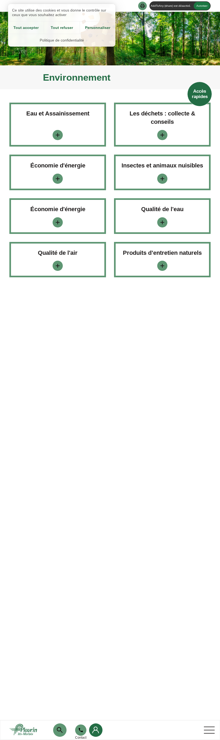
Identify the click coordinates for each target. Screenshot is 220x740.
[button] (142, 6)
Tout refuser (62, 27)
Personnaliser (97, 27)
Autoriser (201, 5)
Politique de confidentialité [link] (62, 40)
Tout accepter (26, 27)
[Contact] (80, 730)
